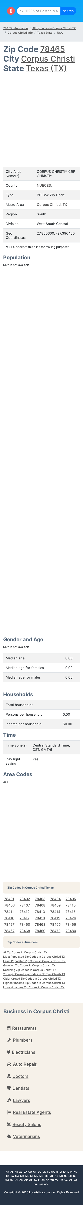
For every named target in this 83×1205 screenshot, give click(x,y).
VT (70, 1180)
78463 (40, 924)
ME (27, 1176)
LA (12, 1176)
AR (16, 1171)
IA (61, 1171)
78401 (9, 899)
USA (60, 32)
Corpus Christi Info (20, 32)
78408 (40, 905)
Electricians (23, 1052)
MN (36, 1176)
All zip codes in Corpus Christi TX (54, 28)
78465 (52, 49)
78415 (71, 912)
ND (61, 1176)
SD (47, 1180)
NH (70, 1176)
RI (39, 1180)
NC (56, 1176)
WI (35, 1184)
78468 (25, 931)
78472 (55, 931)
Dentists (21, 1088)
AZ (20, 1171)
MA (17, 1176)
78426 (71, 918)
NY (16, 1180)
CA (25, 1171)
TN (52, 1180)
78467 (9, 931)
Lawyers (21, 1100)
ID (64, 1171)
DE (44, 1171)
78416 (9, 918)
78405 (71, 899)
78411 (9, 912)
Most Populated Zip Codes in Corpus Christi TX (34, 956)
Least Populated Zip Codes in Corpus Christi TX (34, 961)
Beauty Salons (27, 1124)
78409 (55, 905)
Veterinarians (26, 1136)
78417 (24, 918)
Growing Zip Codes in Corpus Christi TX (29, 965)
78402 (25, 899)
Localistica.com (39, 1192)
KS (75, 1171)
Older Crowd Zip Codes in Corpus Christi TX (32, 978)
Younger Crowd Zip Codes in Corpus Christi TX (34, 974)
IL (68, 1171)
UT (61, 1180)
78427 (9, 924)
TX (57, 1180)
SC (43, 1180)
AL (11, 1171)
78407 (25, 905)
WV (41, 1184)
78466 (71, 924)
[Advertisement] (41, 116)
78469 (40, 931)
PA (35, 1180)
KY (8, 1176)
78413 (40, 912)
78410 (71, 905)
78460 (25, 924)
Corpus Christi (48, 58)
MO (41, 1176)
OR (31, 1180)
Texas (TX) (46, 68)
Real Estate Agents (32, 1112)
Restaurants (24, 1028)
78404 (55, 899)
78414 (55, 912)
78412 (25, 912)
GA (53, 1171)
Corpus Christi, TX (52, 204)
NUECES (44, 185)
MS (46, 1176)
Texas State (45, 32)
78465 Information (15, 28)
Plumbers (23, 1040)
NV (11, 1180)
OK (26, 1180)
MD (22, 1176)
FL (48, 1171)
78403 (40, 899)
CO (30, 1171)
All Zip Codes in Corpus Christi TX (25, 952)
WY (46, 1184)
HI (57, 1171)
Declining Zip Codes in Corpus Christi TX (29, 969)
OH (21, 1180)
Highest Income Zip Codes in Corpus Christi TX (34, 982)
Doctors (21, 1076)
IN (71, 1171)
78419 (55, 918)
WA (75, 1180)
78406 (9, 905)
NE (65, 1176)
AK (7, 1171)
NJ (74, 1176)
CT (35, 1171)
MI (31, 1176)
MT (51, 1176)
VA (66, 1180)
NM (7, 1180)
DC (39, 1171)
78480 (71, 931)
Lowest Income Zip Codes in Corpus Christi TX (33, 987)
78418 (40, 918)
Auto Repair (25, 1064)
